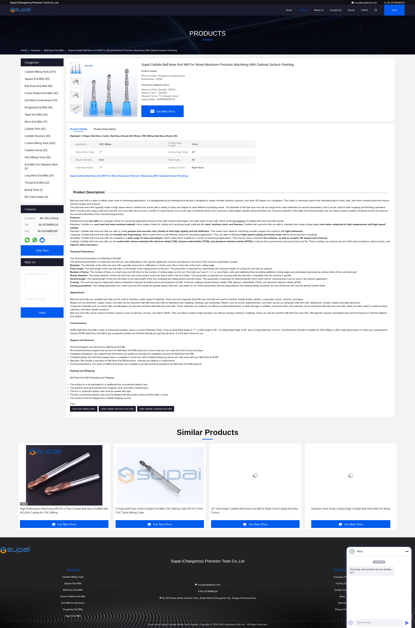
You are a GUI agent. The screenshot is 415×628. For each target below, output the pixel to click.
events (351, 10)
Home (289, 10)
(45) (37, 136)
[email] (42, 240)
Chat (394, 10)
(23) (36, 150)
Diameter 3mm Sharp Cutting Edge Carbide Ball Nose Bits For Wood (350, 508)
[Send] (406, 622)
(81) (35, 128)
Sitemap (342, 603)
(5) (41, 166)
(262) (40, 143)
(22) (37, 182)
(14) (39, 175)
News (342, 596)
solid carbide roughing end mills (155, 408)
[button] (75, 112)
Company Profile (342, 577)
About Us (319, 10)
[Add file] (351, 622)
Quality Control (342, 590)
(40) (41, 93)
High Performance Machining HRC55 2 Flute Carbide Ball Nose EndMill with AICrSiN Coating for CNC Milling (64, 510)
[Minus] (407, 551)
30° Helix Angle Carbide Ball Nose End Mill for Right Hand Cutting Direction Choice (254, 510)
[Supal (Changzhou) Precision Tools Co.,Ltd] (20, 10)
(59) (39, 107)
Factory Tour (342, 583)
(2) (34, 189)
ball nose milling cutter (83, 408)
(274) (40, 71)
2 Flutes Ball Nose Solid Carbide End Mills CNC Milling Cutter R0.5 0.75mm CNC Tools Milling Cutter (159, 510)
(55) (37, 79)
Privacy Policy (342, 609)
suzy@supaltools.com (366, 2)
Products (303, 10)
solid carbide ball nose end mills (117, 408)
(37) (36, 121)
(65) (39, 86)
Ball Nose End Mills (54, 50)
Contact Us (335, 10)
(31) (36, 114)
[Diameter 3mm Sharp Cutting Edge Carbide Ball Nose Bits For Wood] (351, 475)
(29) (37, 157)
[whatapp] (34, 240)
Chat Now (42, 250)
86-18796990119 (396, 2)
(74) (41, 100)
